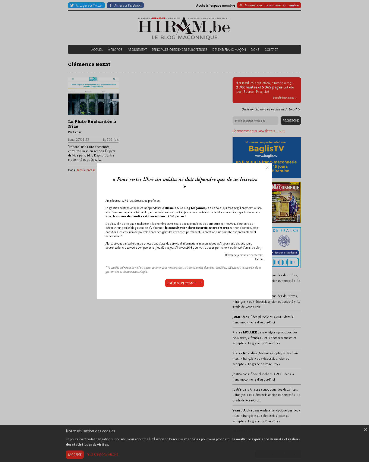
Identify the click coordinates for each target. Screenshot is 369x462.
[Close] (267, 167)
